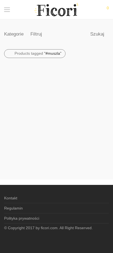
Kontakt (10, 198)
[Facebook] (56, 240)
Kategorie (14, 34)
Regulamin (13, 208)
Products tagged (38, 53)
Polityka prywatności (21, 218)
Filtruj (36, 34)
